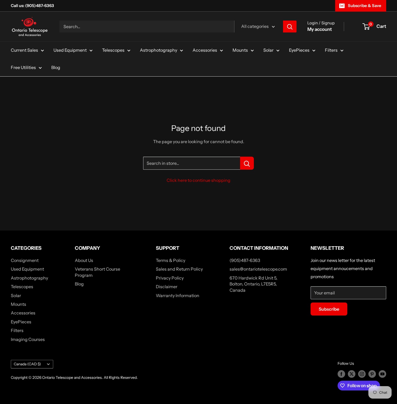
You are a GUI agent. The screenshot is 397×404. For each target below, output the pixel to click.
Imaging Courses (28, 339)
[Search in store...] (247, 163)
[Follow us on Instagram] (362, 373)
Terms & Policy (170, 260)
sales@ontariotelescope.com (258, 269)
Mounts (240, 50)
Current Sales (24, 50)
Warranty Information (177, 295)
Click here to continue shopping (198, 180)
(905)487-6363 (245, 260)
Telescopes (113, 50)
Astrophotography (158, 50)
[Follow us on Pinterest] (372, 373)
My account (319, 29)
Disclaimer (166, 286)
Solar (268, 50)
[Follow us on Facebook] (341, 373)
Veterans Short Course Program (97, 272)
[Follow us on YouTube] (382, 373)
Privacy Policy (170, 278)
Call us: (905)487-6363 (32, 5)
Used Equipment (70, 50)
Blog (55, 67)
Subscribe (329, 309)
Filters (331, 50)
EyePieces (299, 50)
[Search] (290, 26)
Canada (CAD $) (27, 364)
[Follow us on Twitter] (351, 373)
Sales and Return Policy (179, 269)
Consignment (25, 260)
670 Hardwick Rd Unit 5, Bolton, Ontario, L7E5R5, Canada (253, 284)
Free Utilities (23, 67)
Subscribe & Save (364, 5)
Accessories (205, 50)
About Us (84, 260)
